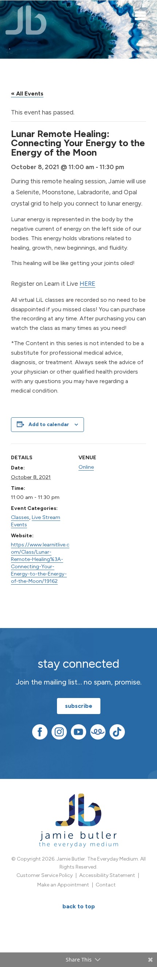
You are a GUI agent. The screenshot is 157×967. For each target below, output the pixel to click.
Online (86, 467)
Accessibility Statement (107, 875)
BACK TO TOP (78, 906)
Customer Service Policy (44, 875)
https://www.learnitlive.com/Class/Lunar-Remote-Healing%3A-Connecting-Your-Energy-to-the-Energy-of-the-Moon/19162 (40, 562)
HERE (87, 283)
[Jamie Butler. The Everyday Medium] (26, 20)
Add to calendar (48, 424)
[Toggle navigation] (140, 15)
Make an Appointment (63, 885)
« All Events (27, 93)
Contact (106, 885)
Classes (20, 517)
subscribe (78, 705)
